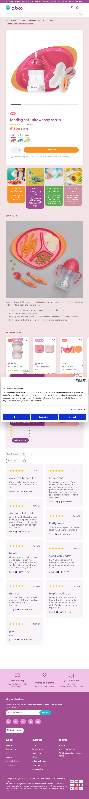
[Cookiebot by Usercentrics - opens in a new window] (76, 380)
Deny (16, 417)
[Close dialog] (76, 376)
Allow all (72, 417)
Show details (76, 410)
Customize (43, 417)
